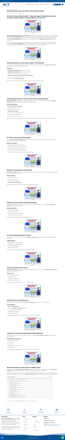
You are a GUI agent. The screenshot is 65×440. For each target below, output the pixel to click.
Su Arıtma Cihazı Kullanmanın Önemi (15, 389)
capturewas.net (34, 437)
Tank (35, 428)
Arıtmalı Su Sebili (37, 422)
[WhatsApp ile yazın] (62, 437)
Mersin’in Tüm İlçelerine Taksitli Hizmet (16, 385)
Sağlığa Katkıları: (13, 390)
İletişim (51, 4)
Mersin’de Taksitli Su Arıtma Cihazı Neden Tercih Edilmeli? (18, 379)
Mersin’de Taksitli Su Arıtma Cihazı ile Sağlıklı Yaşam (18, 397)
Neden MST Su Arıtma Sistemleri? (14, 393)
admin (8, 13)
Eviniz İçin (36, 4)
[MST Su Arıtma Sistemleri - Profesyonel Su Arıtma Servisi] (6, 5)
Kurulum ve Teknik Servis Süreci (14, 391)
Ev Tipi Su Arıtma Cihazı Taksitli (12, 9)
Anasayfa (28, 4)
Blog (25, 426)
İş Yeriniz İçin (41, 4)
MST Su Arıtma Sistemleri (35, 438)
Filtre (35, 424)
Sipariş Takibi (26, 424)
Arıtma (21, 35)
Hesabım (25, 422)
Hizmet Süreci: (13, 392)
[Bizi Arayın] (2, 437)
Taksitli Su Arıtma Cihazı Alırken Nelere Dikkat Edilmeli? (18, 395)
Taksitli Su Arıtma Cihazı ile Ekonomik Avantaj (16, 387)
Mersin (8, 64)
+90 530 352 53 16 (50, 420)
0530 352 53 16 (41, 18)
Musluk (35, 426)
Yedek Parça (36, 430)
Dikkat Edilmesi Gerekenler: (14, 396)
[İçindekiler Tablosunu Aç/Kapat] (50, 377)
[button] (57, 4)
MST (11, 39)
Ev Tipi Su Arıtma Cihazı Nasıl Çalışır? (15, 383)
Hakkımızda (47, 4)
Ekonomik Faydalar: (13, 388)
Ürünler (32, 4)
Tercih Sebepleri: (13, 394)
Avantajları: (12, 380)
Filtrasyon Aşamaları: (14, 384)
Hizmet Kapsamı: (13, 386)
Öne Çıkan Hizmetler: (14, 382)
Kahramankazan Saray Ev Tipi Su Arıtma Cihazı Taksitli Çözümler (19, 381)
